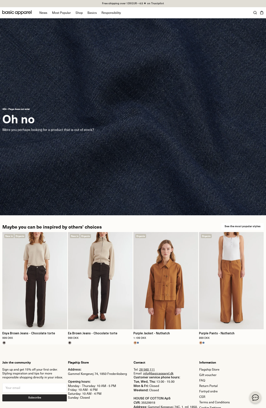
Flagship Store (209, 369)
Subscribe (34, 397)
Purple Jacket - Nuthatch (151, 333)
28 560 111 (147, 369)
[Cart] (262, 13)
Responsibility (111, 13)
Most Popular (61, 13)
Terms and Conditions (214, 402)
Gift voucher (208, 375)
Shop (79, 13)
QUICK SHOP (35, 324)
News (43, 13)
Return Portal (208, 386)
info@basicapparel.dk (158, 373)
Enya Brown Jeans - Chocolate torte (28, 333)
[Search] (255, 13)
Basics (92, 13)
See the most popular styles (243, 226)
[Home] (17, 12)
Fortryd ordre (208, 391)
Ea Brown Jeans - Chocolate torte (92, 333)
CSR (202, 397)
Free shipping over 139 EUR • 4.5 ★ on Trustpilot (133, 3)
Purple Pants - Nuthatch (216, 333)
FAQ (202, 380)
